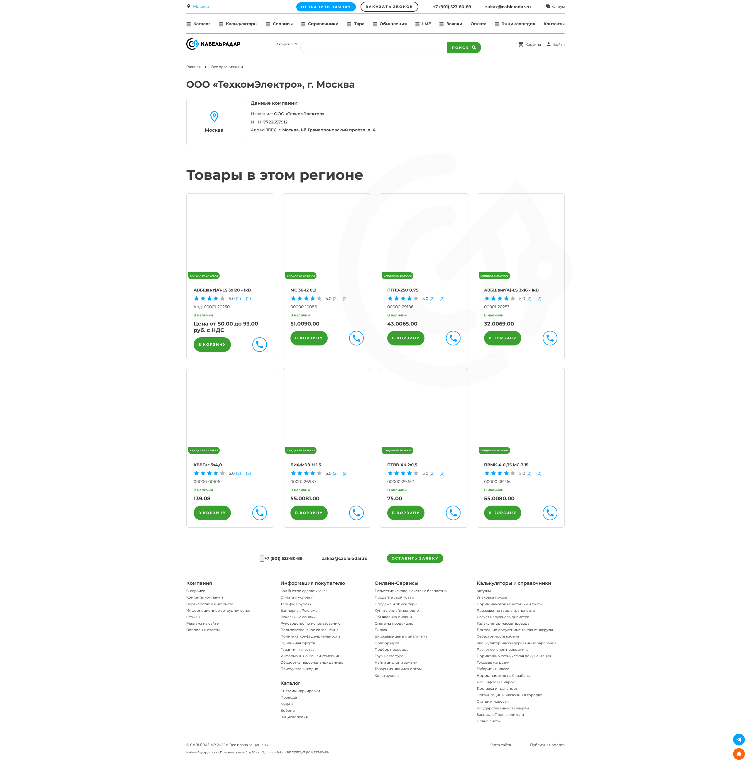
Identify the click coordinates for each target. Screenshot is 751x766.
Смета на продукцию (394, 623)
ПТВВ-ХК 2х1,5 (402, 464)
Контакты (554, 23)
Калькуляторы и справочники (514, 583)
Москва (201, 6)
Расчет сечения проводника (503, 649)
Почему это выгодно (299, 669)
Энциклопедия (294, 717)
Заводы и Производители (500, 714)
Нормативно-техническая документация (514, 656)
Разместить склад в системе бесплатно (411, 591)
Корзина (533, 44)
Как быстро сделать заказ (303, 591)
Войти (559, 44)
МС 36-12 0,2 (303, 290)
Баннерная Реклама (298, 610)
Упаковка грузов (492, 597)
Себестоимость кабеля (498, 636)
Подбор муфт (387, 643)
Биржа (381, 630)
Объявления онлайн (393, 617)
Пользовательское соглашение (309, 630)
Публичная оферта (297, 643)
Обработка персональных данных (311, 662)
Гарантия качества (297, 649)
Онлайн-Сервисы (396, 583)
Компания (199, 583)
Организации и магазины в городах (509, 695)
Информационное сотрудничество (218, 610)
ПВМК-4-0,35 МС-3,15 (506, 464)
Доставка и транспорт (497, 688)
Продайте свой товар (394, 597)
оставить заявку (415, 558)
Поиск (460, 47)
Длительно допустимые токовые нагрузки (515, 630)
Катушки (485, 591)
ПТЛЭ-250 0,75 (402, 290)
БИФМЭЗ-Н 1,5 (305, 464)
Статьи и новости (493, 701)
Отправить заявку (326, 7)
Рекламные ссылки (298, 617)
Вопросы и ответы (203, 630)
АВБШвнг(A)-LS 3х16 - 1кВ (511, 290)
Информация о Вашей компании (310, 656)
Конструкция (387, 675)
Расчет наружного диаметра (503, 617)
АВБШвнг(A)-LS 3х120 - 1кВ (222, 290)
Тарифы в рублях (295, 604)
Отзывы (193, 617)
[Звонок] (262, 558)
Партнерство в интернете (209, 604)
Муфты (286, 704)
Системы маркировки (300, 691)
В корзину (212, 344)
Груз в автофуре (389, 656)
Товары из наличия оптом (398, 669)
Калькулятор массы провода (503, 623)
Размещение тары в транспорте (506, 610)
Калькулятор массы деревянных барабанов (517, 643)
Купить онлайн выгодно (397, 610)
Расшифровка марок (496, 682)
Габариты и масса (493, 669)
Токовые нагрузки (493, 662)
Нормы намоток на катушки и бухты (509, 604)
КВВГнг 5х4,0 (208, 464)
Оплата (478, 23)
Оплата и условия (296, 597)
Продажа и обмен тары (396, 604)
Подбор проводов (391, 649)
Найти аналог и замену (396, 662)
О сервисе (195, 591)
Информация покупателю (312, 583)
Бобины (287, 710)
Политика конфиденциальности (310, 636)
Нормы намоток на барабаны (503, 675)
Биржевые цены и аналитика (401, 636)
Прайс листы (488, 721)
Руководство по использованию (310, 623)
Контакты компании (204, 597)
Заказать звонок (389, 6)
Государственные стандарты (503, 708)
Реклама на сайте (202, 623)
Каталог (290, 683)
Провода (288, 697)
